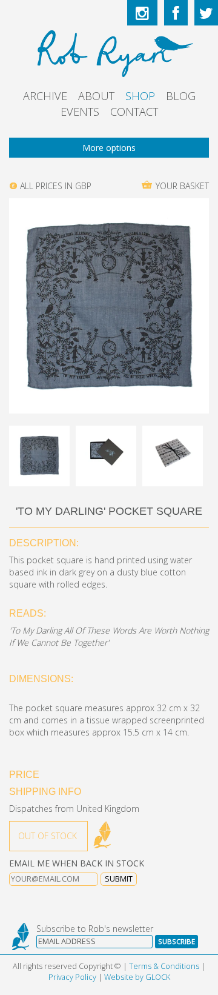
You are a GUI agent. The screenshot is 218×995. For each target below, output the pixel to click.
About (96, 96)
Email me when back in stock (76, 863)
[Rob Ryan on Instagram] (142, 12)
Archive (45, 96)
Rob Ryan (109, 51)
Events (80, 111)
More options (109, 147)
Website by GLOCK (137, 977)
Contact (134, 111)
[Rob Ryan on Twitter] (206, 12)
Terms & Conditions (164, 966)
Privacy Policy (72, 977)
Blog (181, 96)
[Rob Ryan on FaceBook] (176, 12)
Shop (140, 96)
